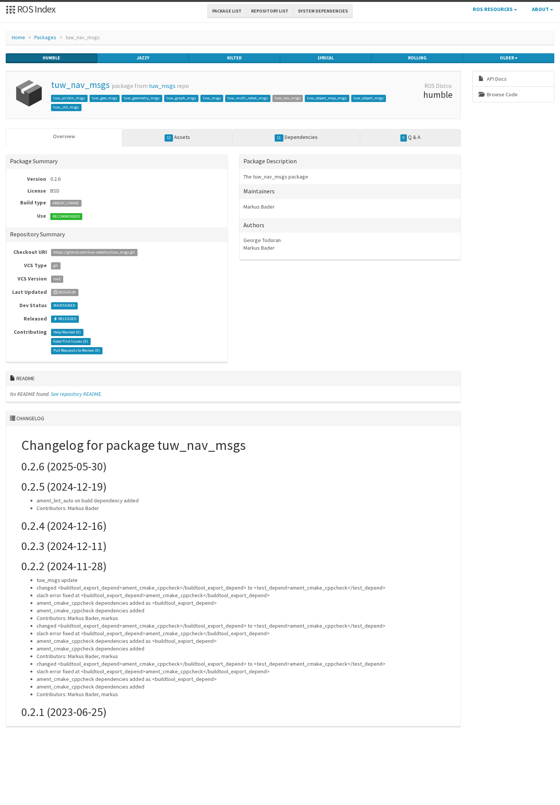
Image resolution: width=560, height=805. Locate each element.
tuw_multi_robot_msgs (247, 98)
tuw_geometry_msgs (142, 98)
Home (18, 37)
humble (51, 58)
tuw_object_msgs (369, 98)
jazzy (143, 58)
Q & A (412, 137)
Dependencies (297, 137)
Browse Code (502, 94)
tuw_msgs (162, 85)
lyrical (326, 58)
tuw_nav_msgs (80, 85)
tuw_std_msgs (66, 107)
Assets (178, 137)
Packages (45, 37)
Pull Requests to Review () (76, 350)
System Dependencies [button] (323, 11)
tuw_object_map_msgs (327, 98)
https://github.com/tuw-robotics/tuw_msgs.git (94, 252)
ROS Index (36, 9)
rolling (417, 58)
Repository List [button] (269, 11)
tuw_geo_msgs (104, 98)
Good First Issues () (70, 341)
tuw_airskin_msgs (69, 98)
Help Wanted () (67, 332)
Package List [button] (227, 11)
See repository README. (76, 394)
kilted (234, 58)
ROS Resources (493, 9)
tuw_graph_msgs (181, 98)
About (541, 9)
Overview (64, 136)
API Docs (496, 78)
